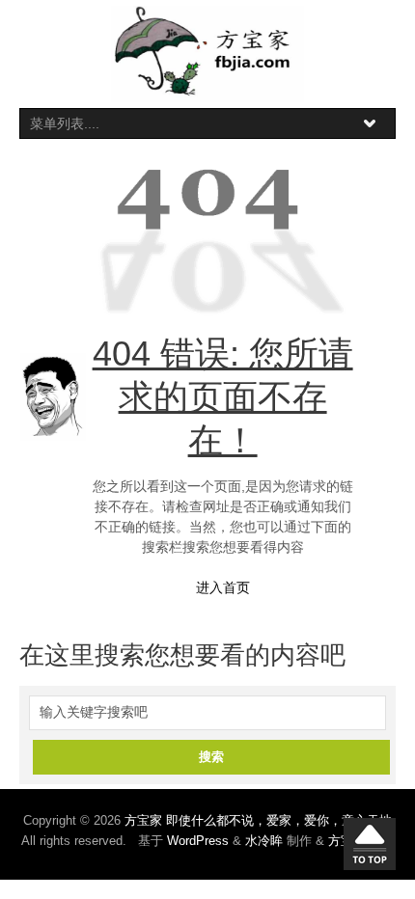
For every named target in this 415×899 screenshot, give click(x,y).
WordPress (198, 840)
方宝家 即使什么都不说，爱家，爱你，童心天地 (258, 820)
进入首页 (223, 587)
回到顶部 (370, 844)
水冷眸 (264, 840)
